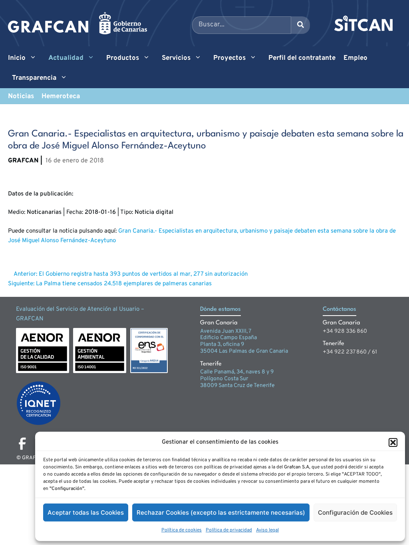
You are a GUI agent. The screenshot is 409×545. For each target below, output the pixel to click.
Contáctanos (339, 309)
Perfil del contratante (302, 58)
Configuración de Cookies (355, 512)
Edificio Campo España (228, 337)
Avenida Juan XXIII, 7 (225, 331)
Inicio (17, 58)
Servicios (176, 58)
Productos (122, 58)
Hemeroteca (61, 96)
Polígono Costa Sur (224, 378)
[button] (393, 442)
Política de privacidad (229, 530)
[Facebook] (22, 443)
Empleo (355, 58)
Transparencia (34, 78)
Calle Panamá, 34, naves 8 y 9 (237, 372)
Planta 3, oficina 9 (222, 344)
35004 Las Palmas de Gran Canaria (244, 351)
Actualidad (65, 58)
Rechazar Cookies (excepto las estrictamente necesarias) (221, 512)
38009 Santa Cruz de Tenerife (237, 385)
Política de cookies (181, 530)
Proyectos (229, 58)
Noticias (21, 96)
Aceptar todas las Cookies (86, 512)
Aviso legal (267, 530)
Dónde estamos (220, 309)
